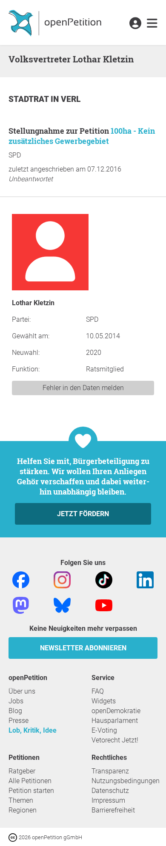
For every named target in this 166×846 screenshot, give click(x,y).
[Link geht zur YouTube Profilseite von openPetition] (103, 605)
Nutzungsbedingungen (126, 781)
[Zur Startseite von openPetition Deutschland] (56, 22)
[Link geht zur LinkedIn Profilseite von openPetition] (145, 579)
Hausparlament (115, 721)
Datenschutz (110, 791)
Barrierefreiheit (113, 810)
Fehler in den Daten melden (83, 388)
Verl (70, 99)
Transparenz (110, 771)
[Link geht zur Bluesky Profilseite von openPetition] (62, 605)
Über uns (22, 691)
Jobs (16, 701)
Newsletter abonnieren (83, 648)
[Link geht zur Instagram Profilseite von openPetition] (62, 579)
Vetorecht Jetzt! (115, 740)
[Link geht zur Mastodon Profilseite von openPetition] (20, 605)
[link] (152, 23)
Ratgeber (22, 771)
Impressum (108, 800)
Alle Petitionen (30, 781)
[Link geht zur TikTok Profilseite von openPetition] (103, 579)
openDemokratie (116, 711)
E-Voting (104, 730)
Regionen (23, 810)
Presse (19, 721)
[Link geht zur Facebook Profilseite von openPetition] (20, 579)
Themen (21, 800)
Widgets (104, 701)
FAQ (98, 691)
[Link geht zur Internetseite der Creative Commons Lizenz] (14, 837)
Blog (15, 711)
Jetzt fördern (83, 514)
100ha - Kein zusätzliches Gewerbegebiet (82, 136)
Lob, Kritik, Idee (33, 730)
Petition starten (31, 791)
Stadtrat (30, 99)
